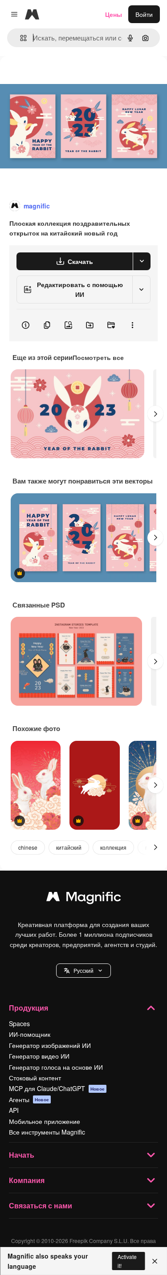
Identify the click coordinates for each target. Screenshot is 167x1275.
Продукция (28, 1008)
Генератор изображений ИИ (50, 1045)
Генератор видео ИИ (39, 1055)
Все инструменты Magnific (47, 1131)
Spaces (19, 1023)
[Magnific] (83, 898)
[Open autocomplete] (20, 38)
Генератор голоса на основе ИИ (56, 1067)
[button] (83, 970)
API (14, 1110)
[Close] (154, 1261)
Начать (21, 1155)
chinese (27, 847)
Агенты (29, 1099)
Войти (144, 14)
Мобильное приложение (44, 1121)
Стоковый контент (35, 1077)
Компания (27, 1180)
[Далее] (155, 413)
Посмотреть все (98, 357)
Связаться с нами (40, 1205)
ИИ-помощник (29, 1034)
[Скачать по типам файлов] (142, 261)
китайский (68, 847)
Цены (113, 14)
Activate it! (127, 1261)
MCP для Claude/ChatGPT (57, 1088)
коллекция (113, 847)
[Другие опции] (132, 325)
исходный (60, 76)
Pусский (83, 970)
